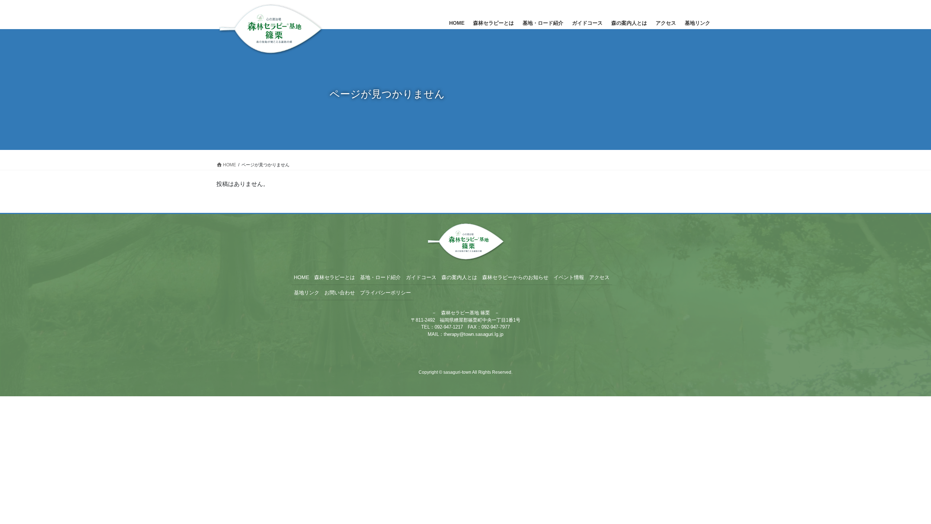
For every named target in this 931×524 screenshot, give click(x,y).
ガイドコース (421, 277)
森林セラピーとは (334, 277)
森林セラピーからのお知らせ (515, 277)
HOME (301, 277)
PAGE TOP (904, 502)
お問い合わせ (339, 292)
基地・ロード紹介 (380, 277)
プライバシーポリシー (385, 292)
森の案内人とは (459, 277)
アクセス (599, 277)
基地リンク (306, 292)
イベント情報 (569, 277)
